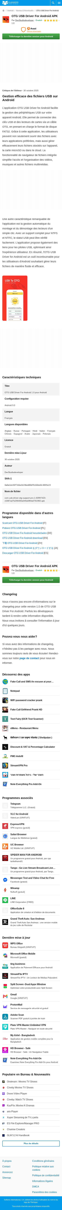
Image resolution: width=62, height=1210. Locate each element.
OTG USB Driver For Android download (22, 538)
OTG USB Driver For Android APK (35, 16)
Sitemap (6, 1177)
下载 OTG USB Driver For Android (19, 543)
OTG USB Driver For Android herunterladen (24, 533)
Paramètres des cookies (44, 1192)
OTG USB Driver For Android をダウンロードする (27, 548)
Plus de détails (31, 1143)
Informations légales (42, 1181)
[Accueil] (3, 10)
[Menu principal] (59, 3)
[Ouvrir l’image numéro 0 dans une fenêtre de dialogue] (14, 298)
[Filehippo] (10, 3)
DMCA (35, 1186)
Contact (6, 1166)
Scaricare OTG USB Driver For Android (22, 523)
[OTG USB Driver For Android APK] (5, 19)
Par (23, 20)
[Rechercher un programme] (53, 3)
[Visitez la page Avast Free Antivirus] (31, 29)
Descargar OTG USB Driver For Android (22, 553)
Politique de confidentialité (45, 1175)
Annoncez (7, 1172)
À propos (7, 1161)
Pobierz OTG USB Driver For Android (21, 528)
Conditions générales (43, 1161)
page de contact (29, 658)
